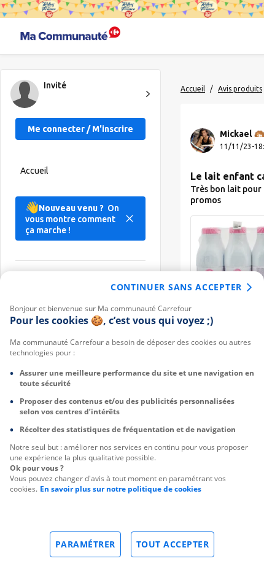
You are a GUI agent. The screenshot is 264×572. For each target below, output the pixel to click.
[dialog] (132, 421)
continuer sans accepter (176, 287)
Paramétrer (85, 544)
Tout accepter (172, 544)
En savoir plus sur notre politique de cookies (120, 489)
